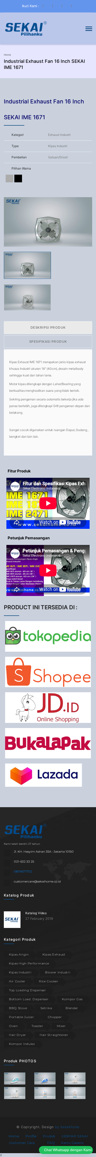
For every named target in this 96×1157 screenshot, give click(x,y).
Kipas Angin (19, 954)
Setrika (46, 1008)
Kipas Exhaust (54, 954)
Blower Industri (57, 972)
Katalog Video (36, 913)
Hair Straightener (54, 1035)
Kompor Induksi (22, 1044)
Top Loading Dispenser (27, 990)
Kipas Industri (20, 972)
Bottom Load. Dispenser (28, 999)
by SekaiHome (67, 1127)
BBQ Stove (18, 1008)
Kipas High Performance (29, 963)
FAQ (51, 1143)
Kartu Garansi (72, 1143)
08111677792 (23, 871)
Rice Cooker (48, 981)
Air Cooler (17, 981)
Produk (49, 1136)
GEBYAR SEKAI (74, 1136)
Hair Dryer (17, 1035)
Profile (31, 1136)
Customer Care (22, 1143)
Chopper (55, 1017)
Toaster (37, 1026)
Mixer (61, 1026)
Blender (72, 1008)
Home (7, 54)
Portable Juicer (21, 1017)
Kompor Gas (72, 999)
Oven (13, 1026)
